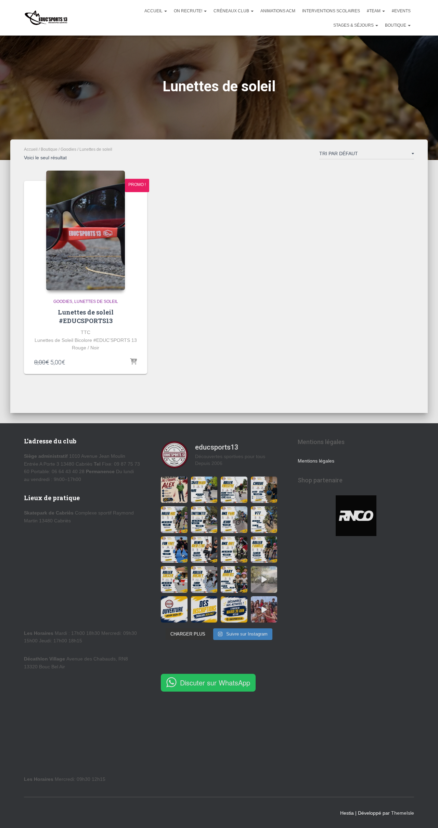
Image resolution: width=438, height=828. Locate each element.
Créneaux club (232, 11)
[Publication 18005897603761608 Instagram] (204, 549)
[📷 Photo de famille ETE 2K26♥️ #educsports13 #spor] (264, 609)
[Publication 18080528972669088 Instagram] (234, 519)
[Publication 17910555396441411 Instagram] (234, 549)
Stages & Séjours (354, 25)
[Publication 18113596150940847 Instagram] (204, 519)
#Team (374, 11)
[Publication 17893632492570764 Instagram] (174, 579)
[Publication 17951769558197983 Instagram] (174, 549)
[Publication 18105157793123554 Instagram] (264, 519)
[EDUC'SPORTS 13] (46, 17)
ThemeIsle (402, 813)
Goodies (68, 149)
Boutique (396, 25)
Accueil (154, 11)
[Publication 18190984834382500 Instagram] (204, 490)
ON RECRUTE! (188, 11)
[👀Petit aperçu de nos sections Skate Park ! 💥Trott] (264, 579)
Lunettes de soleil (96, 301)
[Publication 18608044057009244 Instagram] (174, 609)
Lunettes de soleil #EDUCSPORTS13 (86, 316)
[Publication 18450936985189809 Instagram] (174, 519)
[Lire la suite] (133, 362)
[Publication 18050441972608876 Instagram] (234, 490)
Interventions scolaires (331, 11)
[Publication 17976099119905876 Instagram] (204, 609)
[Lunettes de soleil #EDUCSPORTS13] (85, 230)
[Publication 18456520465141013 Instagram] (264, 490)
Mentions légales (316, 461)
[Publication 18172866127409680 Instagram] (234, 609)
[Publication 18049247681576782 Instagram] (204, 579)
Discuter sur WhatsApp (215, 682)
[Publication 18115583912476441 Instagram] (234, 579)
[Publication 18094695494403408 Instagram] (174, 490)
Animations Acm (277, 11)
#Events (401, 11)
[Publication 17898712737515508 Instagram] (264, 549)
